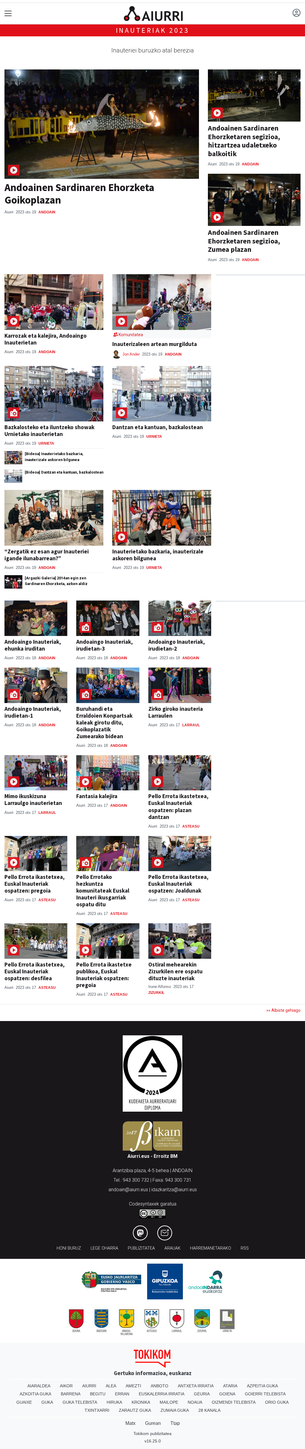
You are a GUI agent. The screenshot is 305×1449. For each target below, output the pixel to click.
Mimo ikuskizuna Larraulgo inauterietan (33, 799)
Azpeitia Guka (262, 1385)
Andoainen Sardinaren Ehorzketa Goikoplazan (79, 194)
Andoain (46, 212)
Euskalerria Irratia (161, 1393)
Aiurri (89, 1385)
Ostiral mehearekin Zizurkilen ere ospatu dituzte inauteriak (175, 971)
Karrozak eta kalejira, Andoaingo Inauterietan (45, 339)
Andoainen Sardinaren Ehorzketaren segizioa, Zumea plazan (244, 241)
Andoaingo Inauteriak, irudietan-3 (104, 645)
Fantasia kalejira (96, 796)
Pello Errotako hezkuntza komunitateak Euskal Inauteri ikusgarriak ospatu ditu (102, 890)
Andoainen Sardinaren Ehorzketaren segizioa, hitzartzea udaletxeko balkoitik (244, 140)
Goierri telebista (265, 1393)
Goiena (227, 1393)
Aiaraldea (38, 1385)
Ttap (175, 1423)
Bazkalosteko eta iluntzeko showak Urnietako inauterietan (49, 430)
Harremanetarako (210, 1248)
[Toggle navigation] (8, 13)
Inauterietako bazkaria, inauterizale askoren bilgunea (157, 555)
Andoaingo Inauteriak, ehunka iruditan (32, 645)
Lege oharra (104, 1248)
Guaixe (24, 1402)
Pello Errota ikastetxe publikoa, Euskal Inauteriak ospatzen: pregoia (104, 975)
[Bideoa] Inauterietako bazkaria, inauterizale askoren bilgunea (54, 457)
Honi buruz (69, 1248)
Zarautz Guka (135, 1410)
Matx (130, 1423)
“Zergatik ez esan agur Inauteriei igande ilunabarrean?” (46, 555)
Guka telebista (80, 1402)
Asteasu (191, 826)
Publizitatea (141, 1248)
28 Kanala (209, 1410)
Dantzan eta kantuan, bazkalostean (157, 427)
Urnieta (46, 443)
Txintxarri (97, 1410)
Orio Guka (277, 1402)
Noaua (195, 1402)
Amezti (133, 1385)
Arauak (172, 1248)
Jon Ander (131, 354)
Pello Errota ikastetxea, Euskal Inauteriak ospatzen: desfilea (34, 971)
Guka (47, 1402)
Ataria (230, 1385)
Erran (122, 1393)
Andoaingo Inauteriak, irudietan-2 (176, 645)
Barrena (70, 1393)
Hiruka (114, 1402)
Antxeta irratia (196, 1385)
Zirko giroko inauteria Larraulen (175, 712)
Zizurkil (156, 993)
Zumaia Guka (175, 1410)
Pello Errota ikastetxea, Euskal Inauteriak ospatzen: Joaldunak (178, 883)
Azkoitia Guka (35, 1393)
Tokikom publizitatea (152, 1433)
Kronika (141, 1402)
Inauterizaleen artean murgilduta (154, 343)
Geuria (202, 1393)
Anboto (159, 1385)
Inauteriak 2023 (152, 30)
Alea (111, 1385)
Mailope (169, 1402)
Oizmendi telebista (234, 1402)
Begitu (97, 1393)
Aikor (66, 1385)
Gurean (153, 1423)
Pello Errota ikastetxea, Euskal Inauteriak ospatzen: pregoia (34, 883)
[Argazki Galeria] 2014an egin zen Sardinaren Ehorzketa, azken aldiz (56, 581)
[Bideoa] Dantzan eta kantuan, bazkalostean (64, 472)
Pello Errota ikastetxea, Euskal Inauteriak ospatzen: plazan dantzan (178, 806)
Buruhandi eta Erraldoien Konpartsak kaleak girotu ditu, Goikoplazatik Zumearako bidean (104, 722)
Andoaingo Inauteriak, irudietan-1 (32, 712)
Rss (245, 1248)
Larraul (191, 725)
